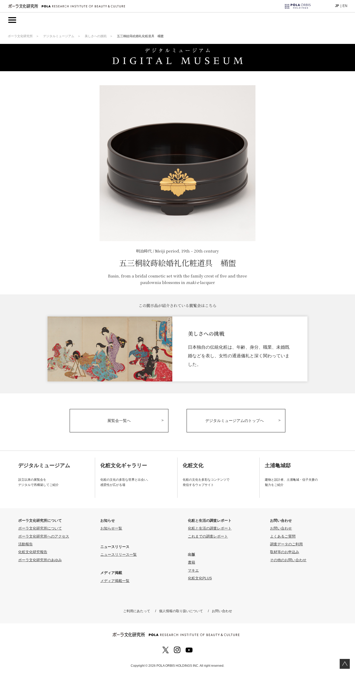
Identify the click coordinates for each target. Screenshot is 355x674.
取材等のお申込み (284, 552)
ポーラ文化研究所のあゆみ (40, 560)
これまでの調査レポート (208, 536)
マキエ (193, 570)
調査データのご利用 (286, 544)
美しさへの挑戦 (96, 36)
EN (345, 6)
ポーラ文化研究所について (40, 528)
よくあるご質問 (282, 536)
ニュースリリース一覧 (118, 554)
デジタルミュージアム (58, 36)
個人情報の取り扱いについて (181, 611)
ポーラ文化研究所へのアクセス (43, 536)
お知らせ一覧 (111, 528)
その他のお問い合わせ (288, 560)
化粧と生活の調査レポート (210, 528)
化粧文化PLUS (200, 578)
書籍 (191, 562)
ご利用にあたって (136, 611)
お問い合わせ (281, 528)
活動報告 (25, 544)
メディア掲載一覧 (114, 581)
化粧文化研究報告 (32, 552)
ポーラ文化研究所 (20, 36)
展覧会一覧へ (119, 420)
